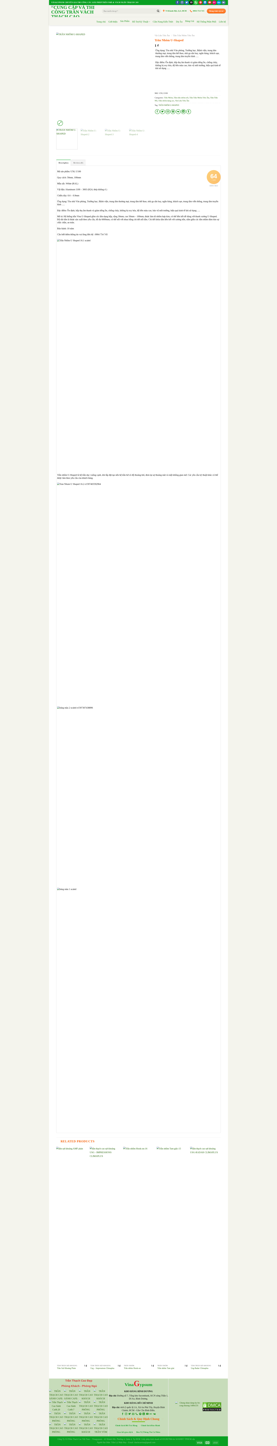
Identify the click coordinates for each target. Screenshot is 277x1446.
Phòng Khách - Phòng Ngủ (79, 1385)
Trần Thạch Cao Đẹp (78, 1380)
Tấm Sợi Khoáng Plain (66, 1368)
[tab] (63, 163)
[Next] (144, 79)
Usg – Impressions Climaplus (102, 1368)
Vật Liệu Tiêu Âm (162, 35)
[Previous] (61, 79)
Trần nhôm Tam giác (165, 1368)
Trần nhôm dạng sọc (166, 101)
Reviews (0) (78, 163)
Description (63, 163)
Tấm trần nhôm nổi (181, 98)
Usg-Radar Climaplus (199, 1368)
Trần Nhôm (168, 98)
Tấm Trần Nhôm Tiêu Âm (184, 35)
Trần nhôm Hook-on (132, 1368)
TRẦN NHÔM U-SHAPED (169, 105)
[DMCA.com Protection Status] (212, 1406)
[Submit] (158, 11)
